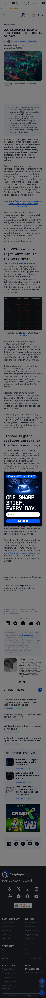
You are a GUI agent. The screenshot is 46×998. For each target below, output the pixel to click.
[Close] (39, 475)
